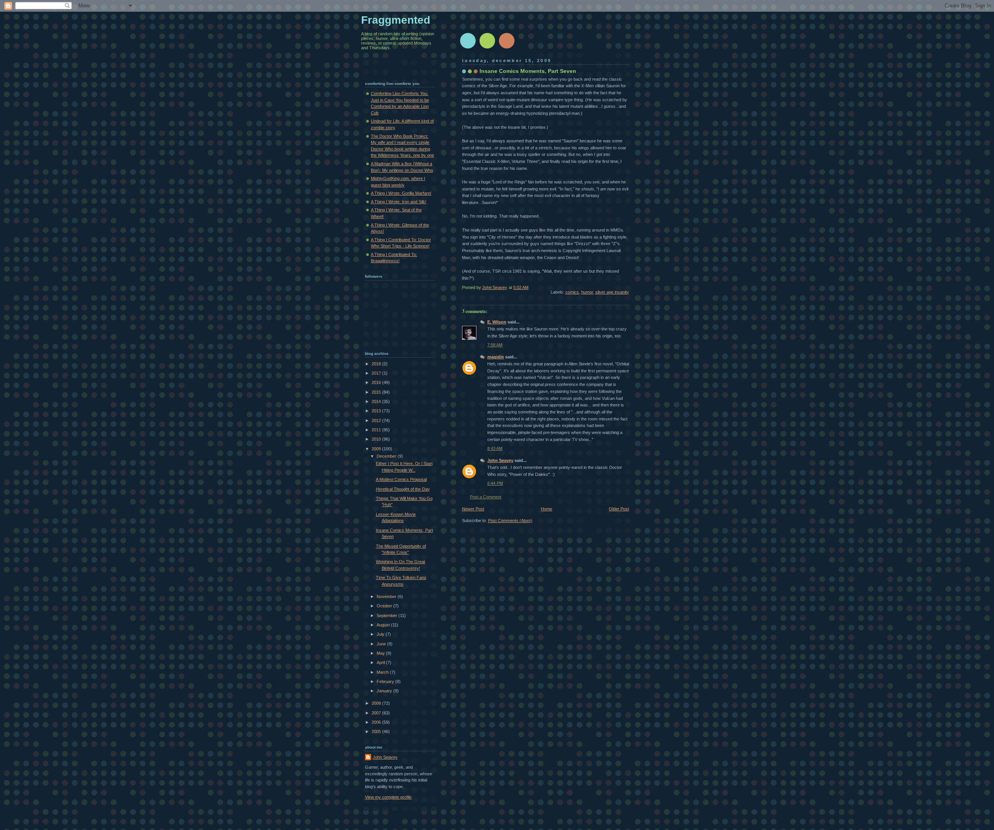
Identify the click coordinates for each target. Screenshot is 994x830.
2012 (377, 420)
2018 (377, 363)
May (381, 653)
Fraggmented (395, 20)
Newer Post (473, 509)
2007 (377, 713)
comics (572, 292)
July (381, 634)
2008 (377, 703)
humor (587, 292)
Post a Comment (485, 497)
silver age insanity (612, 292)
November (387, 596)
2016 (377, 382)
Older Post (619, 509)
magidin (495, 356)
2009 (377, 448)
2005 (377, 731)
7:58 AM (494, 344)
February (386, 681)
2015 (377, 392)
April (381, 662)
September (387, 615)
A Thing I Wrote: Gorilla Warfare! (401, 193)
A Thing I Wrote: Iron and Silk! (398, 201)
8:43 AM (494, 448)
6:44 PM (495, 483)
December (387, 456)
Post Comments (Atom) (510, 520)
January (385, 690)
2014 (377, 401)
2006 (377, 722)
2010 (377, 439)
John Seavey (500, 460)
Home (546, 509)
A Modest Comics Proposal (401, 479)
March (383, 672)
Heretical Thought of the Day (403, 489)
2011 (377, 429)
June (382, 644)
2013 (377, 410)
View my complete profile (388, 797)
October (385, 605)
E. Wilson (496, 322)
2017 (377, 373)
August (384, 624)
